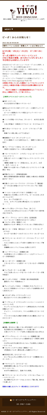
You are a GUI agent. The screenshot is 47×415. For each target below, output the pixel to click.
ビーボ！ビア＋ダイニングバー (17, 411)
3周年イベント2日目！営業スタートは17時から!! (22, 46)
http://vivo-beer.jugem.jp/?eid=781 (17, 80)
